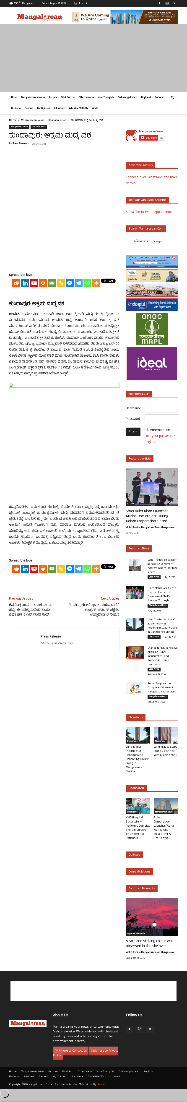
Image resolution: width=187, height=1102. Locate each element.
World (95, 109)
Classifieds (154, 637)
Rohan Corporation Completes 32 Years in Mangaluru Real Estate (161, 688)
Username (133, 409)
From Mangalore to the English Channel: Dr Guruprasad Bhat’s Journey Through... (162, 594)
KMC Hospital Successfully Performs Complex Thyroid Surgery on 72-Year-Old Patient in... (138, 828)
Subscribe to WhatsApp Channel (149, 212)
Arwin (101, 1084)
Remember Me (159, 430)
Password (133, 419)
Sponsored (136, 788)
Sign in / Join (81, 4)
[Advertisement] (93, 58)
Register (151, 442)
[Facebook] (159, 3)
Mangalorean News (31, 98)
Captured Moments (142, 888)
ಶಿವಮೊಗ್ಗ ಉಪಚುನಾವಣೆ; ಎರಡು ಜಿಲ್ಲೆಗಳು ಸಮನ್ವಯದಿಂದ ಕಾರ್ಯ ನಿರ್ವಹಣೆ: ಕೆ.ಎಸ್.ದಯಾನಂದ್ (30, 610)
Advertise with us (141, 165)
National (159, 98)
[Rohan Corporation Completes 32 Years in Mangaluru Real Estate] (135, 688)
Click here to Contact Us (71, 1051)
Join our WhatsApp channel (147, 200)
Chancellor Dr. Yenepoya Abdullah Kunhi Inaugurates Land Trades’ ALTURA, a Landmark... (163, 656)
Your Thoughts (106, 98)
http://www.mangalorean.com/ (57, 643)
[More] (96, 283)
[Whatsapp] (87, 283)
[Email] (52, 283)
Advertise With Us (78, 109)
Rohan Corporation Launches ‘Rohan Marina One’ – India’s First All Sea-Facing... (164, 828)
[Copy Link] (61, 283)
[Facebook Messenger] (70, 283)
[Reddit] (16, 283)
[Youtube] (34, 283)
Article (130, 504)
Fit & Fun (66, 98)
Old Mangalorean (127, 98)
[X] (174, 3)
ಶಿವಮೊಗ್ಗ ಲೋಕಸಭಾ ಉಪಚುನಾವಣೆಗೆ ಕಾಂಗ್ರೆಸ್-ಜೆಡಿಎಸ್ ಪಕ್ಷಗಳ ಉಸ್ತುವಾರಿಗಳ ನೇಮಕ (94, 610)
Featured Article (140, 459)
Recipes (53, 98)
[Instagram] (167, 3)
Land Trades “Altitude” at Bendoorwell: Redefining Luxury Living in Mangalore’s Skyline (163, 626)
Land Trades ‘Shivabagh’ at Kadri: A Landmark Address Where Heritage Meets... (163, 566)
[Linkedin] (25, 283)
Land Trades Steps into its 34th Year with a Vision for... (165, 751)
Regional (146, 98)
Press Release (20, 144)
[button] (172, 98)
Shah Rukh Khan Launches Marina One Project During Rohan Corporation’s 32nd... (147, 516)
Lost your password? (160, 436)
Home (14, 98)
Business (16, 109)
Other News (84, 98)
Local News (154, 577)
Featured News (139, 548)
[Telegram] (79, 283)
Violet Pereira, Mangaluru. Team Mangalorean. (151, 528)
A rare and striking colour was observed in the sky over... (150, 944)
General (29, 109)
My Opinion (43, 109)
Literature (59, 109)
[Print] (43, 283)
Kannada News (57, 120)
